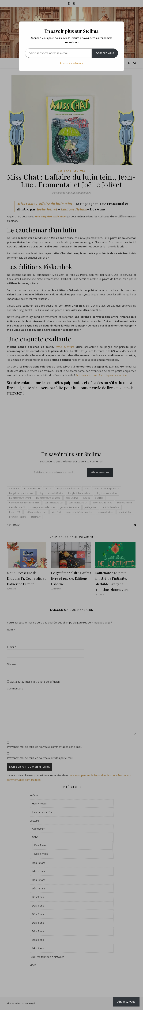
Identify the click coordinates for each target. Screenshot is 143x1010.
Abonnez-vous (105, 52)
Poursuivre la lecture (71, 63)
